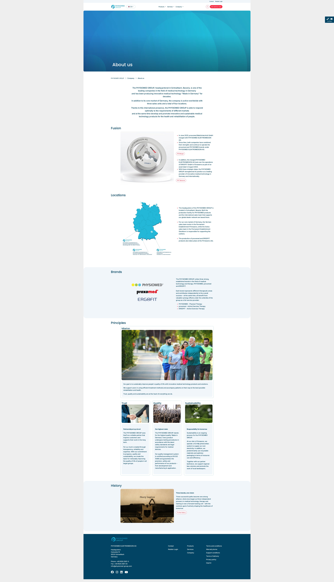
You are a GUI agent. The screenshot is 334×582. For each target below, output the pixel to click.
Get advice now (216, 7)
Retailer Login (218, 1)
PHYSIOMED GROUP (117, 78)
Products (161, 7)
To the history (181, 512)
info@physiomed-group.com (121, 566)
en (131, 7)
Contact (211, 1)
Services (170, 7)
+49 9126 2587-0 (122, 561)
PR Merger (180, 153)
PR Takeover (181, 180)
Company (179, 7)
